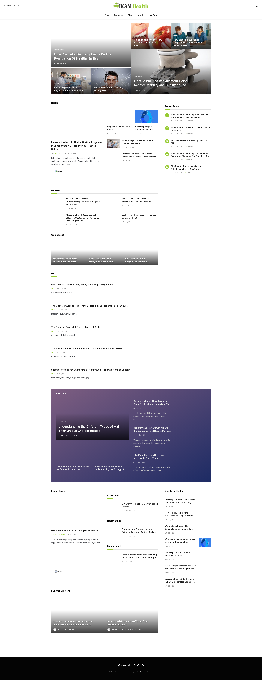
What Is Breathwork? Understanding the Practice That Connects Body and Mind (140, 556)
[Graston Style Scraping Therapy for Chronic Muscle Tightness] (205, 568)
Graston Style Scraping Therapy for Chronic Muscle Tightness (180, 567)
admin (61, 436)
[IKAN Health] (131, 6)
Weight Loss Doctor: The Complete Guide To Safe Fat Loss (178, 528)
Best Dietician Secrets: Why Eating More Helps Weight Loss (82, 284)
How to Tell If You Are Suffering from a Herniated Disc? (127, 623)
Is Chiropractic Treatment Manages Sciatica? (177, 554)
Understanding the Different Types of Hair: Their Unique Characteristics (90, 429)
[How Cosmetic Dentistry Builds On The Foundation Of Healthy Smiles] (91, 45)
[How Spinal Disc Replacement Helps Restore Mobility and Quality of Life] (171, 71)
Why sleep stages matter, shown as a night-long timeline (144, 128)
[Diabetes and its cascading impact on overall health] (113, 218)
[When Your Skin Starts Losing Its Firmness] (76, 512)
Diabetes (118, 15)
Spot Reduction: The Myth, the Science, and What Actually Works (101, 260)
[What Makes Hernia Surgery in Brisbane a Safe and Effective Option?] (140, 253)
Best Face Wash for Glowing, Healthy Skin (108, 89)
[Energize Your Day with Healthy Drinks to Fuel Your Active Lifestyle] (113, 532)
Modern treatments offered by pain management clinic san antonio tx (73, 623)
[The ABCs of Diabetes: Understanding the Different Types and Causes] (57, 201)
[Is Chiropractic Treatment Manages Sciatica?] (205, 555)
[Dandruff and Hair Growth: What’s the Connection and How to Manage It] (73, 453)
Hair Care (152, 15)
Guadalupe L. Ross (119, 629)
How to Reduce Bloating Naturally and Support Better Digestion (179, 514)
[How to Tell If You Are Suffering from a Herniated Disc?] (132, 615)
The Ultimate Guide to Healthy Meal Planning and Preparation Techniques (89, 305)
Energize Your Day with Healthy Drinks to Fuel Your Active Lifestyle (139, 530)
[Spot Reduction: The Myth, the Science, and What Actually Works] (105, 253)
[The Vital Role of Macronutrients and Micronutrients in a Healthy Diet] (147, 352)
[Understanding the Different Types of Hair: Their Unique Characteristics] (92, 419)
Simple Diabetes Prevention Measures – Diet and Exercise (136, 200)
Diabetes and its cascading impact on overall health (139, 216)
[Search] (256, 6)
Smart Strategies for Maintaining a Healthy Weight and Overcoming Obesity (90, 369)
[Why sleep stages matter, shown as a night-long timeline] (147, 116)
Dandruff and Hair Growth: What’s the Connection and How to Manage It (73, 468)
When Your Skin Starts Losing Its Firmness (74, 530)
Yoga (107, 15)
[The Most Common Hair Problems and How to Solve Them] (191, 463)
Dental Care (59, 49)
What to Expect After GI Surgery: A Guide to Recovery (68, 89)
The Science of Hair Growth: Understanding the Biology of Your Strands (109, 468)
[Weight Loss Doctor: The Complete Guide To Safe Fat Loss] (205, 529)
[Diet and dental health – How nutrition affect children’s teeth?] (151, 36)
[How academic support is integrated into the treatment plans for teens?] (191, 36)
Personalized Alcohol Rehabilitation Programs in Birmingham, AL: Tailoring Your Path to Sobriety (76, 145)
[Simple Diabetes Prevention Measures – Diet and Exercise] (113, 201)
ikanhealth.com (146, 672)
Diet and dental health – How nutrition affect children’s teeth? (147, 43)
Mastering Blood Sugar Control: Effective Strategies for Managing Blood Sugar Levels (82, 218)
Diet (130, 15)
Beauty (96, 83)
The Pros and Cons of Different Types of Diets (75, 327)
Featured (137, 35)
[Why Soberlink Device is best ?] (119, 116)
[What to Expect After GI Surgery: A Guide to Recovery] (71, 81)
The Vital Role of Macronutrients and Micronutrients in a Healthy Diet (87, 348)
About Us (139, 665)
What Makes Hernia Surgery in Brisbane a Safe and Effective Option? (136, 260)
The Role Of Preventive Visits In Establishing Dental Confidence (186, 167)
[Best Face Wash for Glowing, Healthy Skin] (111, 81)
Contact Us (124, 665)
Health (140, 15)
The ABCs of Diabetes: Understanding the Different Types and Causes (83, 202)
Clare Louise (58, 153)
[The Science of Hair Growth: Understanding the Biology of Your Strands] (112, 453)
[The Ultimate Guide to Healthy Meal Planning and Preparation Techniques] (147, 310)
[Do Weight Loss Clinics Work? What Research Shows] (69, 253)
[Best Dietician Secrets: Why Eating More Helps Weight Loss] (147, 288)
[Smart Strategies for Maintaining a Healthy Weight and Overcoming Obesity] (147, 373)
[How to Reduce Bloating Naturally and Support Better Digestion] (205, 516)
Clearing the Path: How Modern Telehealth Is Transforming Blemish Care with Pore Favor (139, 155)
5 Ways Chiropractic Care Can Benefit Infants (140, 505)
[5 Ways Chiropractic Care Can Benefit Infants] (113, 507)
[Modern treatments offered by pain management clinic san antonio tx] (78, 615)
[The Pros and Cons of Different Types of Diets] (147, 331)
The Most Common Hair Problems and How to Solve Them (151, 456)
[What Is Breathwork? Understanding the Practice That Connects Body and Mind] (113, 557)
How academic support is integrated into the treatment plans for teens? (187, 43)
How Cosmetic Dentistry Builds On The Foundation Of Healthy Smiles (82, 56)
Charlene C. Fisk (59, 535)
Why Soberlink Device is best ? (118, 128)
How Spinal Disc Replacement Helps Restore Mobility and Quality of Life (160, 83)
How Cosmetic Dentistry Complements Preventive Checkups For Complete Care (190, 154)
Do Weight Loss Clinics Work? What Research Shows (65, 260)
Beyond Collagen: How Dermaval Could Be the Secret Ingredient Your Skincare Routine (152, 403)
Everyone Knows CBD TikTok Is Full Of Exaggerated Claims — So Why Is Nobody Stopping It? (179, 581)
